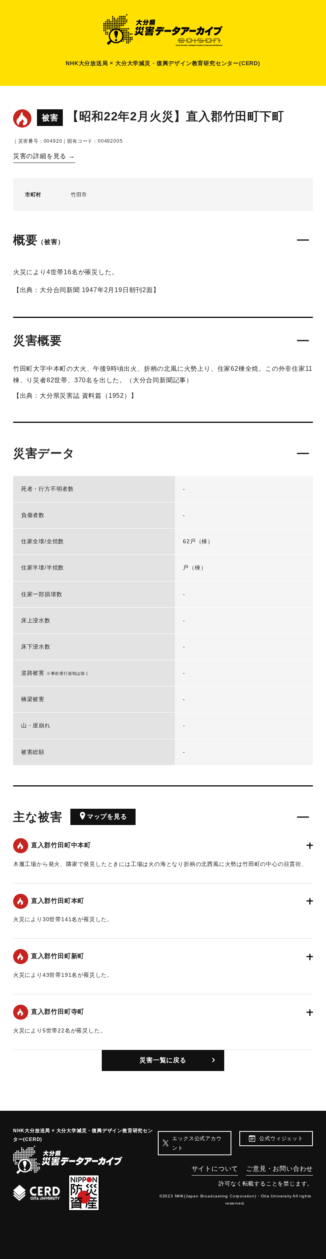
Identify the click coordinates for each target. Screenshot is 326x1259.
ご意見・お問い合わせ (279, 1168)
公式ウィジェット (281, 1138)
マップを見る (107, 816)
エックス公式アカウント (196, 1143)
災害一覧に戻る (163, 1060)
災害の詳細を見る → (44, 156)
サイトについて (215, 1168)
